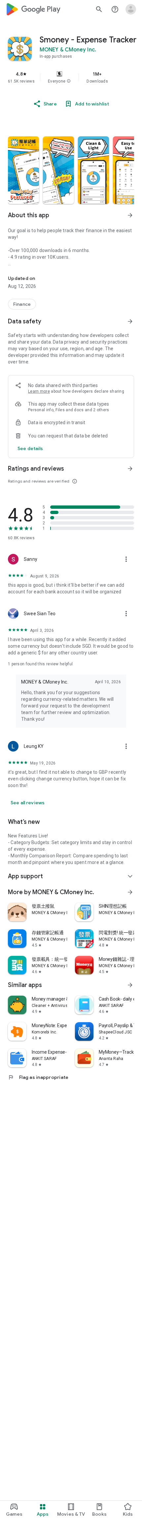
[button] (69, 81)
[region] (71, 77)
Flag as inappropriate (38, 1077)
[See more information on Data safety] (130, 321)
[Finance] (22, 304)
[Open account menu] (131, 9)
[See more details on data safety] (30, 448)
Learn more (39, 391)
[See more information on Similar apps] (130, 985)
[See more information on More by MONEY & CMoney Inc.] (130, 892)
